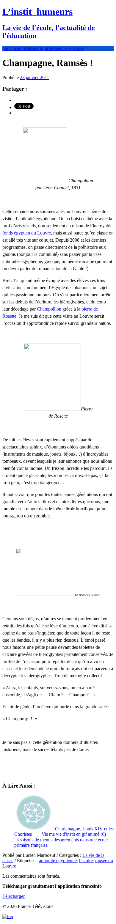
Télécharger (13, 896)
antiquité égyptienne (58, 860)
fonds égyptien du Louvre (26, 232)
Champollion (48, 308)
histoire (86, 860)
